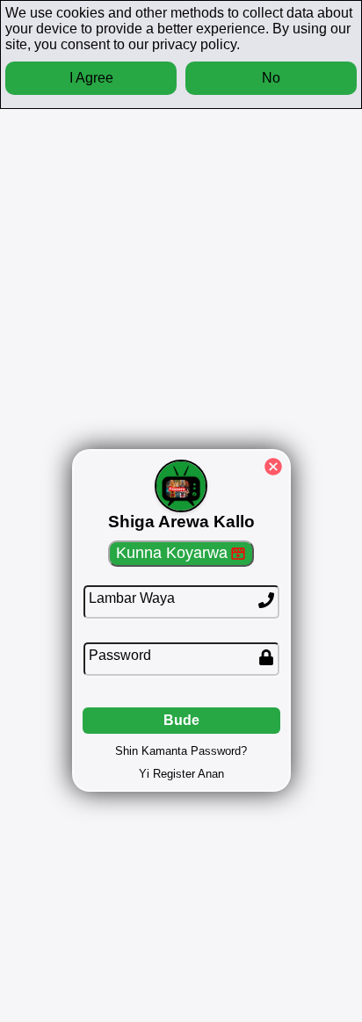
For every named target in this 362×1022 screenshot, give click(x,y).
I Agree (91, 77)
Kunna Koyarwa (172, 553)
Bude (181, 720)
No (271, 77)
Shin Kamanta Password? (181, 750)
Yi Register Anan (181, 773)
